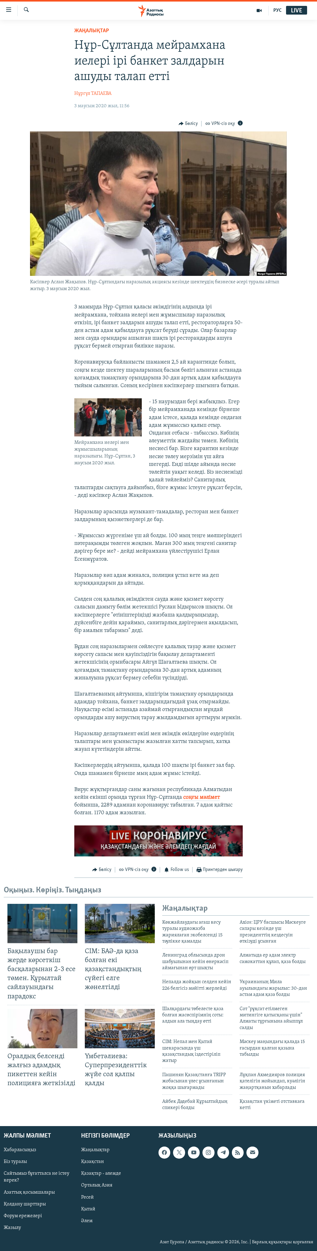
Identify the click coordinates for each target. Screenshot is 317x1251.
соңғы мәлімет (201, 797)
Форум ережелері (23, 1215)
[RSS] (238, 1152)
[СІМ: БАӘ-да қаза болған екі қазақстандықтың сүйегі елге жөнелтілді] (120, 923)
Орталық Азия (96, 1185)
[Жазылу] (252, 1152)
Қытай (88, 1208)
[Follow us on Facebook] (164, 1152)
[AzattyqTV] (259, 10)
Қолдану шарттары (25, 1203)
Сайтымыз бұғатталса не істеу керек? (36, 1177)
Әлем (87, 1220)
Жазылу (12, 1227)
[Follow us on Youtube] (194, 1152)
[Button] (188, 124)
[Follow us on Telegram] (223, 1152)
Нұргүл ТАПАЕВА (92, 93)
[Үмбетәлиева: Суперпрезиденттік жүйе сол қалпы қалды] (120, 1028)
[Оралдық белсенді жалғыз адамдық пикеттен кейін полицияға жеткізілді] (42, 1028)
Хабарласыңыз (20, 1149)
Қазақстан (92, 1161)
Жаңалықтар (95, 1149)
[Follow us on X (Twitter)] (179, 1152)
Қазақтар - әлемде (101, 1173)
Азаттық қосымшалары (29, 1192)
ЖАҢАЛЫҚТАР (91, 31)
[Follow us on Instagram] (208, 1152)
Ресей (87, 1197)
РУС (277, 10)
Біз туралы (15, 1161)
